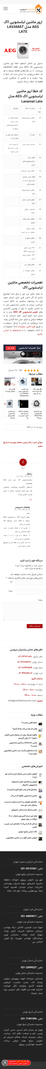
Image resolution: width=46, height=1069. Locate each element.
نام (11, 582)
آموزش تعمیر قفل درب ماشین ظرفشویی (21, 838)
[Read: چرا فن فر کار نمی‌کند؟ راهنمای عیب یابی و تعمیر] (40, 825)
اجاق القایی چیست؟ (29, 722)
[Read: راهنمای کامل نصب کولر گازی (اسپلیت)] (40, 790)
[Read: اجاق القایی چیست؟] (40, 723)
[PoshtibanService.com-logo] (27, 9)
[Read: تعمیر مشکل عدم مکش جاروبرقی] (40, 811)
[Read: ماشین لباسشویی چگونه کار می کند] (40, 797)
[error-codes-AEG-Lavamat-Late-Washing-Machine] (23, 50)
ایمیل (10, 591)
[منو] (6, 9)
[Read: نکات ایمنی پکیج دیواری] (40, 833)
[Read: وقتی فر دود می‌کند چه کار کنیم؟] (40, 730)
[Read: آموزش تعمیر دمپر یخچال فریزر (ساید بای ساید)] (40, 775)
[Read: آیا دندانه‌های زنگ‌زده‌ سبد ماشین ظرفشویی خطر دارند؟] (40, 751)
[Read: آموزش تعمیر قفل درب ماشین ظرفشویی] (40, 839)
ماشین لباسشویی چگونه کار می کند (24, 795)
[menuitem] (6, 9)
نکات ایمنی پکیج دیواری (27, 831)
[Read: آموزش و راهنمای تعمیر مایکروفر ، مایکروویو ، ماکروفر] (40, 783)
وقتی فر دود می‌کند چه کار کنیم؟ (24, 729)
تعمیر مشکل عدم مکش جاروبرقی (24, 810)
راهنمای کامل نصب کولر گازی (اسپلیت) (22, 789)
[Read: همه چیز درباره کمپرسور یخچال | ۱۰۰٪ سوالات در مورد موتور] (40, 817)
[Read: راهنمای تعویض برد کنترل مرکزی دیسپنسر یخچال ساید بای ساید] (40, 803)
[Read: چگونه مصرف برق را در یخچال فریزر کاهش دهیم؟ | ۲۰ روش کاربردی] (40, 736)
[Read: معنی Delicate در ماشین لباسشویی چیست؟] (40, 744)
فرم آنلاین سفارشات (26, 326)
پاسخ (31, 500)
